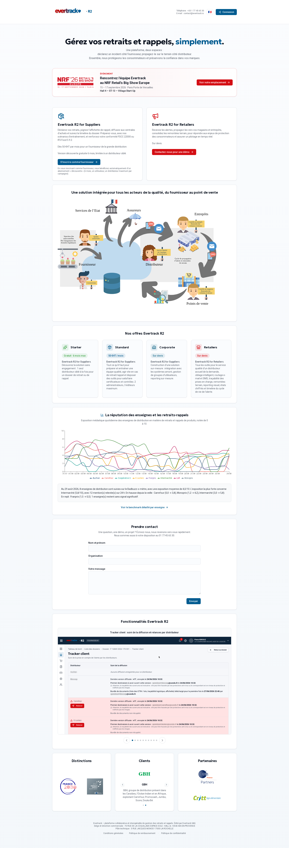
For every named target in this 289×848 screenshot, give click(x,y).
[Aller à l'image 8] (151, 740)
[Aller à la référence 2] (145, 805)
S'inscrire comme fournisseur (77, 162)
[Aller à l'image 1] (132, 740)
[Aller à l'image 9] (154, 740)
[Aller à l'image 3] (137, 740)
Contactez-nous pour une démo (172, 152)
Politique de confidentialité (173, 833)
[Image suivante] (162, 740)
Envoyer (193, 601)
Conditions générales (113, 833)
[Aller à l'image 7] (148, 740)
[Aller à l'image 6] (146, 740)
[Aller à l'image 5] (143, 740)
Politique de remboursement (142, 833)
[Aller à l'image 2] (135, 740)
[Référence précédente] (123, 785)
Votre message (96, 569)
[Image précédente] (126, 740)
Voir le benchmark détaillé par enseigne (143, 507)
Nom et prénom (96, 542)
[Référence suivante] (166, 785)
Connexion (228, 12)
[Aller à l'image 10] (156, 740)
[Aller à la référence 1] (143, 805)
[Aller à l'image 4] (140, 740)
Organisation (95, 556)
